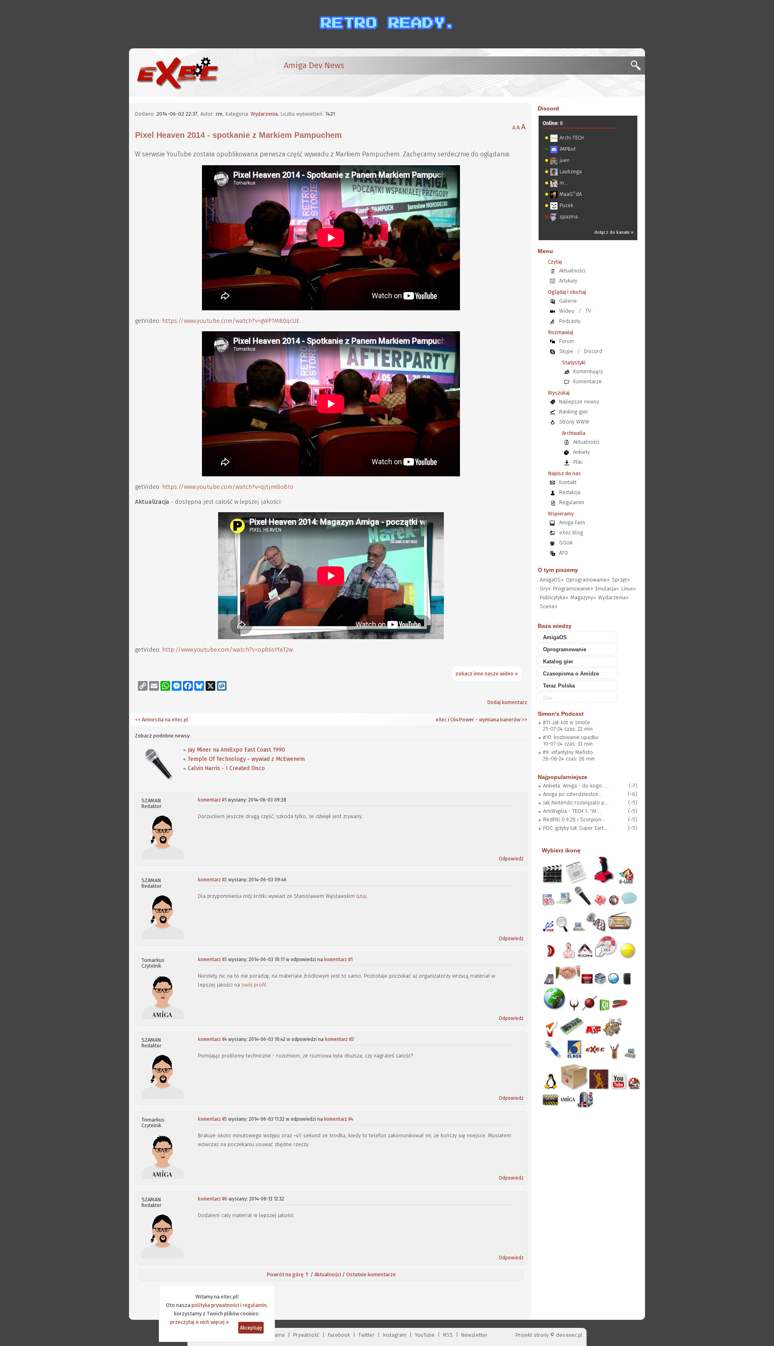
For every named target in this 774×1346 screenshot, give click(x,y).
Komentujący (588, 371)
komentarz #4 (212, 1039)
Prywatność (306, 1335)
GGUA (565, 543)
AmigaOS (555, 637)
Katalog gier (558, 661)
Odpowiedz (511, 859)
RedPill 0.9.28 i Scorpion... (574, 819)
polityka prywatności (215, 1305)
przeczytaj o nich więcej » (199, 1322)
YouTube (425, 1335)
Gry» (545, 589)
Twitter (366, 1335)
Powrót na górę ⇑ (287, 1274)
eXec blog (571, 533)
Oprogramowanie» (588, 580)
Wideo (566, 311)
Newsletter (474, 1335)
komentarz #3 (212, 959)
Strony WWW (574, 422)
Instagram (394, 1335)
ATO (563, 553)
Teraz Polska (559, 686)
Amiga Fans (572, 522)
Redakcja (569, 492)
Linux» (628, 589)
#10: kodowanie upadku (570, 737)
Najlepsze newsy (579, 402)
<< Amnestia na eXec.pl (161, 720)
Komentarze (587, 381)
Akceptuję (251, 1328)
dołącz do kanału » (613, 232)
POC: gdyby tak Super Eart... (575, 828)
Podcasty (569, 321)
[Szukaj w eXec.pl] (638, 67)
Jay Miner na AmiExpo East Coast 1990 (236, 749)
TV (588, 311)
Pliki (578, 462)
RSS (448, 1335)
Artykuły (568, 281)
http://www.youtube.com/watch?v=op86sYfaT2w (227, 649)
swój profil (253, 985)
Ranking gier (573, 412)
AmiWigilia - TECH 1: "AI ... (572, 811)
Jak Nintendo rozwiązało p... (575, 803)
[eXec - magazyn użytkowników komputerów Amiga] (177, 72)
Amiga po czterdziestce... (572, 794)
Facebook (339, 1335)
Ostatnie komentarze (371, 1274)
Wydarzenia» (613, 597)
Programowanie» (573, 589)
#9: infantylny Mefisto (568, 752)
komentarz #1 (212, 800)
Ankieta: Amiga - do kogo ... (575, 786)
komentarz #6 (212, 1199)
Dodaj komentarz (507, 702)
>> (523, 720)
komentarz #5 (212, 1119)
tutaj (361, 896)
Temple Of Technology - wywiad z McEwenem (246, 759)
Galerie (568, 301)
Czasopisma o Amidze (571, 674)
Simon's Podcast (561, 713)
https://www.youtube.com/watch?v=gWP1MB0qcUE (231, 320)
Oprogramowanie (564, 649)
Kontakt (567, 482)
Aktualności (327, 1274)
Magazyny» (583, 597)
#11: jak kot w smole (566, 722)
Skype (566, 351)
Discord (548, 108)
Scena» (548, 606)
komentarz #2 (212, 880)
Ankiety (581, 452)
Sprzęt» (621, 580)
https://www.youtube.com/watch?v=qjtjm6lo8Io (227, 486)
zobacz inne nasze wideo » (487, 674)
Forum (566, 341)
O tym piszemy (558, 570)
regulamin (254, 1305)
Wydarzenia (264, 114)
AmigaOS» (552, 580)
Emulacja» (607, 589)
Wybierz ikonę (561, 850)
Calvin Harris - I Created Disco (226, 768)
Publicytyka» (554, 597)
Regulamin (571, 502)
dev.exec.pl (569, 1335)
